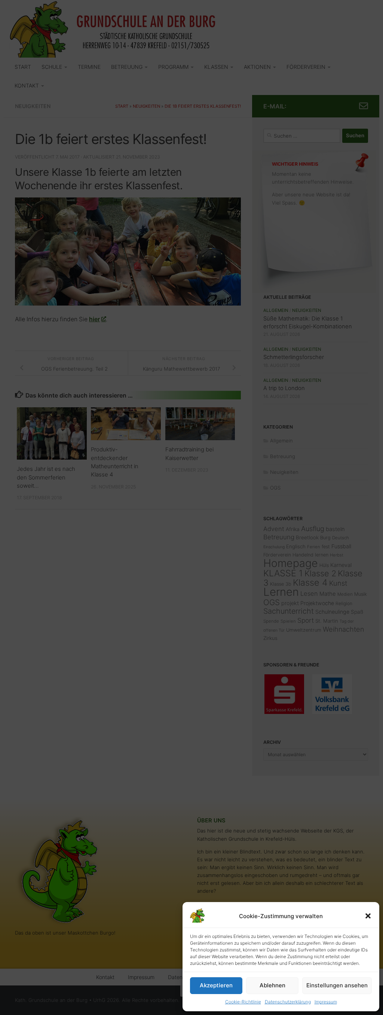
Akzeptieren (216, 985)
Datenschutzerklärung (288, 1002)
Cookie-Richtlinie (243, 1002)
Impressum (326, 1002)
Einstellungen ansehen (337, 985)
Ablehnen (272, 985)
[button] (368, 916)
